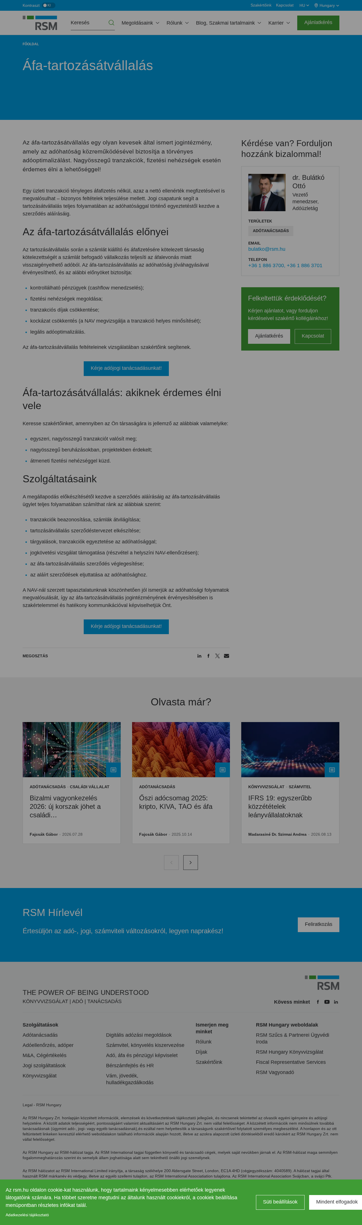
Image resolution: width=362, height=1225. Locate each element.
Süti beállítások (280, 1202)
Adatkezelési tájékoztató (27, 1215)
